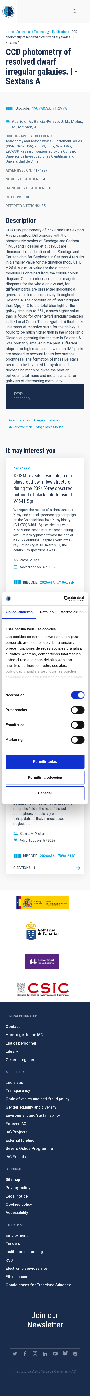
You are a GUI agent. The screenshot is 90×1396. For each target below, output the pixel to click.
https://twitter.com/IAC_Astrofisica (15, 1354)
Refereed (21, 399)
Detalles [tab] (46, 612)
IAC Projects (17, 1132)
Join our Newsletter (45, 1319)
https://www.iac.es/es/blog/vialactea (75, 1354)
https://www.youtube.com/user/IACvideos (55, 1354)
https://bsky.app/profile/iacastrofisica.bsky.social (65, 1354)
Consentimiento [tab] (19, 612)
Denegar (45, 793)
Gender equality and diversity (31, 1107)
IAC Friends (16, 1156)
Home (10, 32)
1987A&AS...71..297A (49, 108)
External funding (20, 1140)
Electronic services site (26, 1268)
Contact (13, 1026)
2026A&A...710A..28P (57, 582)
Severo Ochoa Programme (29, 1148)
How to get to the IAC (24, 1035)
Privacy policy (18, 1188)
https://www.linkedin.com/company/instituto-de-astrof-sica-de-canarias (45, 1354)
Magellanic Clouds (49, 427)
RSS (9, 1260)
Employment (17, 1235)
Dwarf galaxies (19, 420)
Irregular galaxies (47, 420)
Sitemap (13, 1179)
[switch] (77, 710)
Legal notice (17, 1196)
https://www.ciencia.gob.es (42, 903)
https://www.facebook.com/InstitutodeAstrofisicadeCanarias (25, 1354)
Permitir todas (45, 761)
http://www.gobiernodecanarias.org (43, 930)
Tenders (13, 1243)
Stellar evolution (20, 427)
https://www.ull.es (42, 961)
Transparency (18, 1090)
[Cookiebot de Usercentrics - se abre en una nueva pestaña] (64, 599)
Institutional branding (24, 1251)
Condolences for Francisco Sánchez (38, 1285)
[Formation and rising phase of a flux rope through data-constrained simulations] (77, 867)
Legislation (15, 1082)
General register (20, 1060)
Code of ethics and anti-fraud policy (37, 1099)
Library (12, 1051)
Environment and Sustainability (33, 1115)
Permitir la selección (45, 777)
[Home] (8, 11)
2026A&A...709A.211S (58, 856)
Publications (60, 32)
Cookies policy (19, 1204)
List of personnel (21, 1043)
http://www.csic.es (42, 989)
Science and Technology (33, 32)
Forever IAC (16, 1124)
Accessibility (17, 1212)
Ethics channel (18, 1277)
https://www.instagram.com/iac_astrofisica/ (35, 1354)
